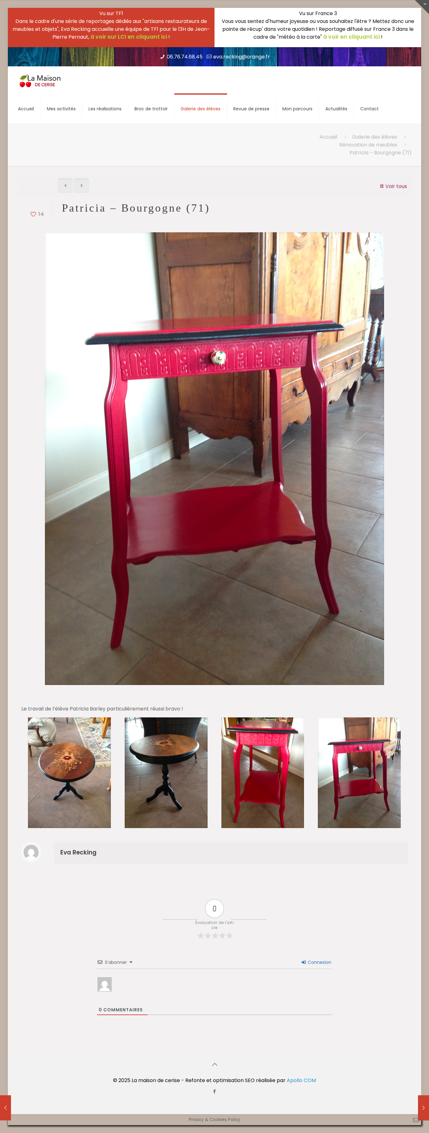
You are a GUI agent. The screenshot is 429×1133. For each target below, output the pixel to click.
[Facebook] (214, 1091)
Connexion (319, 962)
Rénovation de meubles (368, 144)
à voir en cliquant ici (351, 37)
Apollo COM (301, 1080)
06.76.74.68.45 (185, 56)
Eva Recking (78, 852)
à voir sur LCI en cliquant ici (128, 37)
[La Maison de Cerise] (40, 80)
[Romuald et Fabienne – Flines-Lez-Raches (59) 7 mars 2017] (5, 1107)
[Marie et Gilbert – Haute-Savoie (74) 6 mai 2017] (423, 1107)
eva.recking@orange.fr (241, 56)
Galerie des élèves (374, 137)
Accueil (328, 137)
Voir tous (396, 186)
